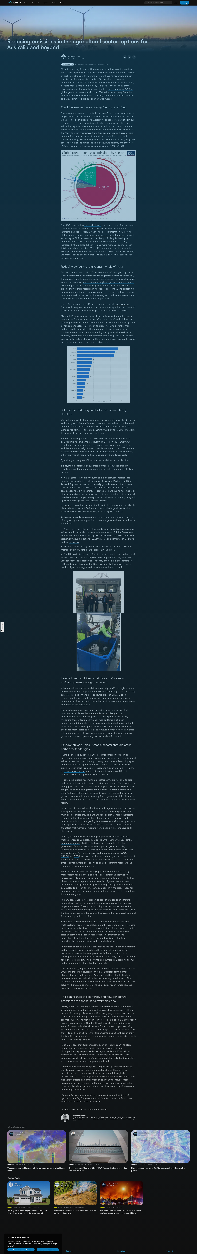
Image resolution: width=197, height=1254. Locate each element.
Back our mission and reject (20, 1250)
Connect (35, 3)
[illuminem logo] (14, 3)
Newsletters (2, 626)
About (62, 3)
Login (176, 3)
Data (54, 3)
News (26, 3)
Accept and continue (48, 1250)
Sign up (184, 3)
